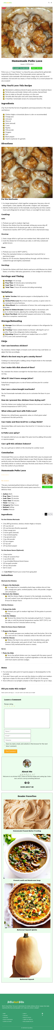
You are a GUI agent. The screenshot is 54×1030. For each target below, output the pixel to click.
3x (51, 514)
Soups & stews (7, 1021)
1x (46, 514)
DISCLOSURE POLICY (28, 1021)
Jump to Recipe (22, 68)
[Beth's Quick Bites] (7, 3)
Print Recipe (37, 68)
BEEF (4, 1013)
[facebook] (42, 1013)
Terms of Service (28, 1019)
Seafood (5, 1017)
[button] (49, 3)
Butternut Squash (27, 979)
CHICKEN (5, 1015)
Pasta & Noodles (8, 1019)
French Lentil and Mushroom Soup (27, 880)
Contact (25, 1015)
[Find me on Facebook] (26, 783)
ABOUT (25, 1013)
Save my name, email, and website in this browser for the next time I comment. (27, 745)
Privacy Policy (27, 1017)
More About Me (27, 787)
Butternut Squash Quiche (27, 930)
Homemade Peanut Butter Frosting (27, 831)
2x (49, 514)
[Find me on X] (28, 783)
